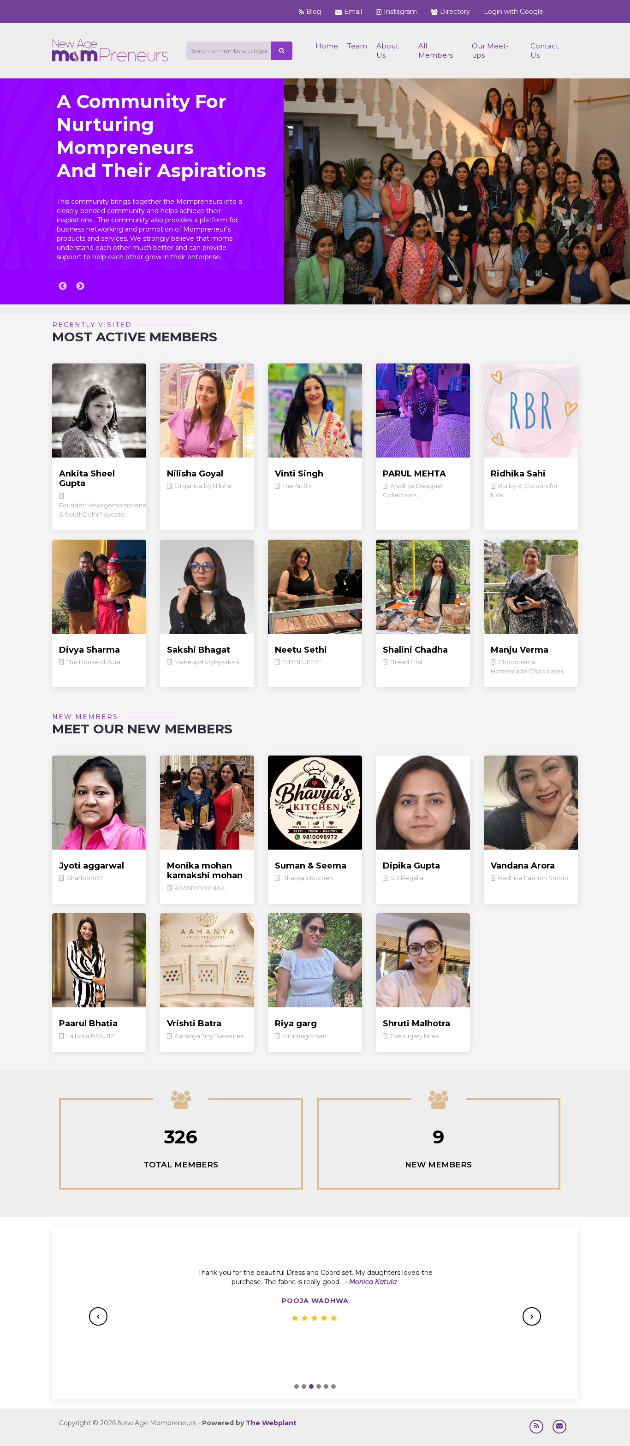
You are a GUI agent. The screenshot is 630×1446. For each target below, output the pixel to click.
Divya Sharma (89, 650)
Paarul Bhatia (88, 1023)
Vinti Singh (299, 474)
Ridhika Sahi (518, 474)
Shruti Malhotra (416, 1023)
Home (326, 46)
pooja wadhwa (315, 1301)
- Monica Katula (371, 1282)
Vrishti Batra (194, 1023)
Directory (455, 11)
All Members (435, 51)
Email (353, 11)
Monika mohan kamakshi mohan (205, 871)
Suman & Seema (310, 866)
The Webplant (271, 1423)
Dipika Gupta (411, 866)
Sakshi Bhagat (198, 650)
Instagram (400, 11)
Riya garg (296, 1023)
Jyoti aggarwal (91, 866)
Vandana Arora (523, 866)
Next (80, 286)
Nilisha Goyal (195, 474)
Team (357, 46)
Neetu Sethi (301, 650)
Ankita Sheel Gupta (87, 479)
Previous (62, 286)
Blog (313, 11)
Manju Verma (519, 650)
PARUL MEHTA (414, 474)
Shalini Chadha (415, 650)
